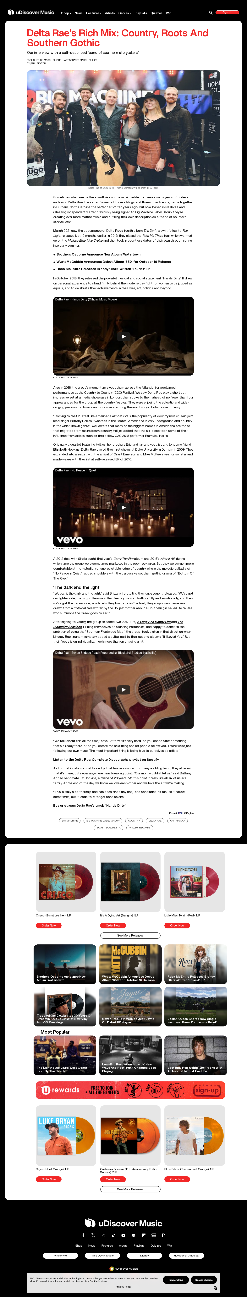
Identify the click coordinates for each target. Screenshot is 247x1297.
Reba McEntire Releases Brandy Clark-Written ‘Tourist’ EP (103, 269)
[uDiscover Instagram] (103, 1235)
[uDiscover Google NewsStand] (153, 1235)
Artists (110, 13)
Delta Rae (155, 821)
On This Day (177, 821)
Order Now (49, 925)
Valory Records (139, 828)
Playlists (140, 13)
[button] (66, 890)
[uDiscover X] (93, 1235)
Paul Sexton (38, 63)
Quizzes (156, 13)
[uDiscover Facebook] (83, 1235)
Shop (65, 13)
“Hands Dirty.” (115, 805)
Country (134, 821)
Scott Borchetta (109, 828)
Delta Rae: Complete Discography (102, 759)
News (79, 13)
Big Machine (70, 821)
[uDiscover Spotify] (133, 1235)
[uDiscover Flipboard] (143, 1235)
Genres (123, 13)
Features (92, 13)
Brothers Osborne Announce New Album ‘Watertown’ (99, 254)
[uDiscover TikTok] (113, 1235)
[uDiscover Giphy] (163, 1235)
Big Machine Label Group (102, 821)
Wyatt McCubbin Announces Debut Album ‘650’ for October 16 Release (114, 262)
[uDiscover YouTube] (123, 1235)
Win (168, 13)
